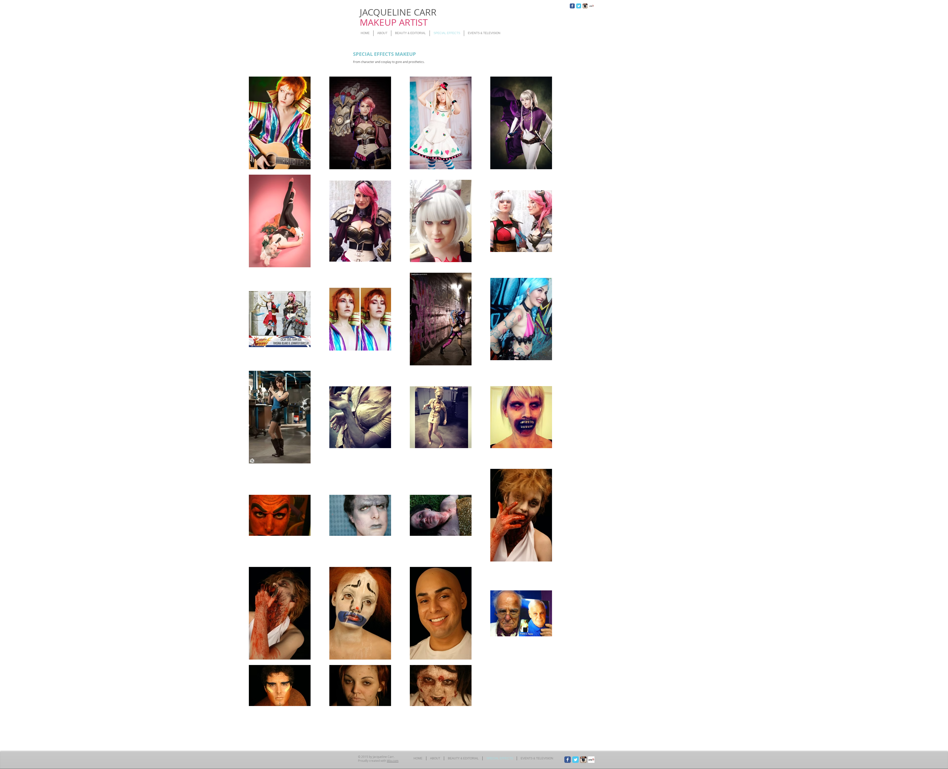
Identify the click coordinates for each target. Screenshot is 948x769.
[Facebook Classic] (572, 5)
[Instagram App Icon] (585, 5)
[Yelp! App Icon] (591, 5)
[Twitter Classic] (578, 5)
